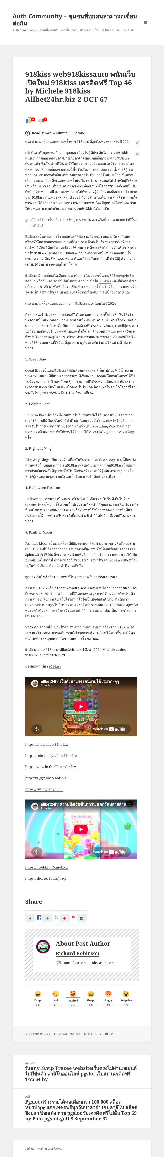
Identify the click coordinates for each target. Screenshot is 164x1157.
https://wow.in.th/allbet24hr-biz (50, 766)
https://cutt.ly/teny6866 (44, 789)
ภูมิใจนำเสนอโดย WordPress (43, 1148)
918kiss (105, 281)
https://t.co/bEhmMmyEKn (46, 867)
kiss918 (92, 1034)
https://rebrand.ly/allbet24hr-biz (51, 755)
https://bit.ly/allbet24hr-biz (46, 744)
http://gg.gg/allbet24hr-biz (45, 778)
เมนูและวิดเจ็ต (145, 22)
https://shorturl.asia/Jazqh (46, 878)
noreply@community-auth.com (89, 962)
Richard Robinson (77, 953)
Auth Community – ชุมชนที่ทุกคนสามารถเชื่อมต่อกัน (75, 19)
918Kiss (108, 1034)
